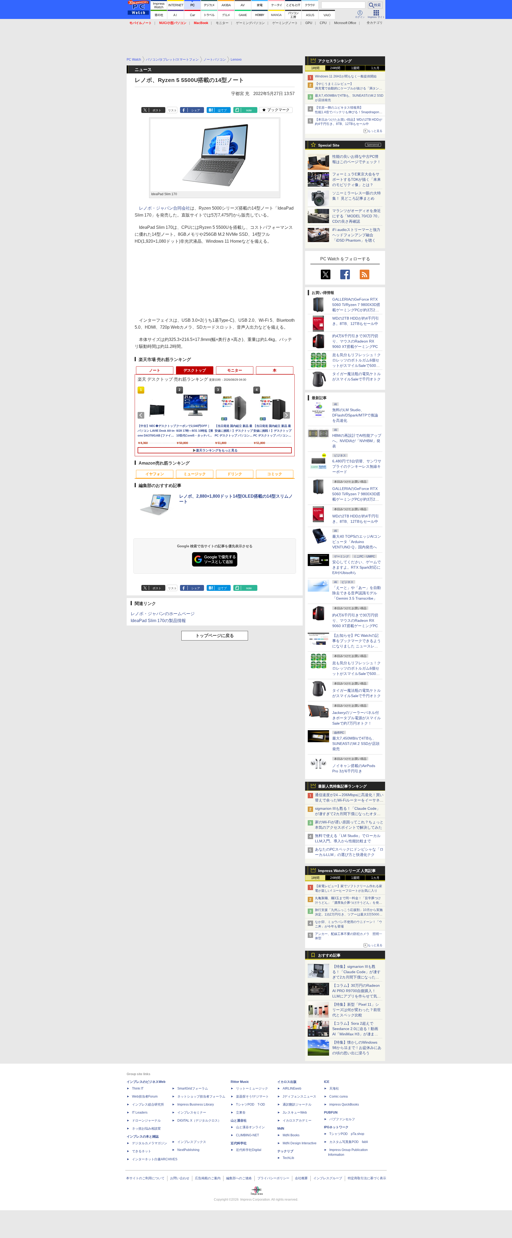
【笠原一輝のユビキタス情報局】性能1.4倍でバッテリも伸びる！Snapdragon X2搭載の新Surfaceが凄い (347, 112)
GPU (308, 23)
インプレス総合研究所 (148, 1104)
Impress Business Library (195, 1104)
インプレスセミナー (191, 1112)
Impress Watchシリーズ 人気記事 (347, 870)
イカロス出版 (287, 1082)
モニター (222, 23)
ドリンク (234, 474)
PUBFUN (331, 1112)
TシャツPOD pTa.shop (346, 1134)
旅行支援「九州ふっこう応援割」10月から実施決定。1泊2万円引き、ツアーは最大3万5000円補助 (349, 914)
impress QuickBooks (344, 1104)
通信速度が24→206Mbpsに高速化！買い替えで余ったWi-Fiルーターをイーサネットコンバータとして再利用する (349, 800)
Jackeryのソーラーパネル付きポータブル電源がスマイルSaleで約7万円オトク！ (356, 717)
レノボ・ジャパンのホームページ (163, 613)
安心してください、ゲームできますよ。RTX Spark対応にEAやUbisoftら (356, 567)
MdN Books (291, 1135)
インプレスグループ (327, 1178)
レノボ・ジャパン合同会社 (164, 208)
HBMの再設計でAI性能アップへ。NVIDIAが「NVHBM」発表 (356, 440)
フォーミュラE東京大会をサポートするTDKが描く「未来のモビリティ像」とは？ (356, 179)
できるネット (141, 1151)
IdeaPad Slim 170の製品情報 (158, 620)
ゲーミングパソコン (250, 23)
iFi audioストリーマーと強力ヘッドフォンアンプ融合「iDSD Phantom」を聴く (356, 234)
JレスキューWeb (295, 1112)
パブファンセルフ (342, 1119)
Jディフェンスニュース (299, 1096)
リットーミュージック (252, 1088)
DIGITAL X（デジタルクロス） (199, 1120)
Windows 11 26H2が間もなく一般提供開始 (346, 76)
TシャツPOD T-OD (250, 1104)
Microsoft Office (345, 23)
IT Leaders (139, 1112)
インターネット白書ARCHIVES (154, 1159)
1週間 (355, 68)
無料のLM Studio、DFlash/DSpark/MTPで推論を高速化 (355, 415)
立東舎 (241, 1112)
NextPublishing (188, 1150)
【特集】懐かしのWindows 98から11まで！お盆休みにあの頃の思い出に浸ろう (356, 1047)
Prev (142, 415)
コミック (274, 474)
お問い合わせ (179, 1178)
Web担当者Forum (145, 1096)
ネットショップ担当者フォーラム (201, 1096)
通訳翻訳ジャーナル (297, 1104)
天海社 (334, 1088)
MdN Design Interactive (300, 1143)
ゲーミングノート (285, 23)
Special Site (328, 145)
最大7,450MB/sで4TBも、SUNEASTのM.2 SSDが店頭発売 (355, 743)
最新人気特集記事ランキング (342, 786)
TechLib (288, 1158)
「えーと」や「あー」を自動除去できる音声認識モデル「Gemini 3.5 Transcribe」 (356, 592)
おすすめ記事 (329, 955)
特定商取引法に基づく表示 (367, 1178)
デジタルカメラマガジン (149, 1143)
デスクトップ (194, 370)
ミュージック (194, 474)
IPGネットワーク (336, 1127)
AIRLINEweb (292, 1088)
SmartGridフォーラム (192, 1088)
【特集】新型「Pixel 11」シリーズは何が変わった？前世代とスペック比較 (356, 1009)
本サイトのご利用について (145, 1178)
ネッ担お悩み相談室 (146, 1128)
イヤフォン (154, 474)
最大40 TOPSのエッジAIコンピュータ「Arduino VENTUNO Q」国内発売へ (356, 541)
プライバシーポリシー (273, 1178)
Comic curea (338, 1096)
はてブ (222, 110)
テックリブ (285, 1151)
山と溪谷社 (239, 1120)
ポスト (157, 110)
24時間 (335, 68)
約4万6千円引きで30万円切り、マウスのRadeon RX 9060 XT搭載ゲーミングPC (355, 341)
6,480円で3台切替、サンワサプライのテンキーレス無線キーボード (356, 466)
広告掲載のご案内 (208, 1178)
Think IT (137, 1088)
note (249, 110)
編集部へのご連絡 (239, 1178)
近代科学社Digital (248, 1150)
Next (287, 415)
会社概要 (301, 1178)
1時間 (315, 68)
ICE (326, 1082)
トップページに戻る (214, 635)
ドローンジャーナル (146, 1120)
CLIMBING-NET (247, 1135)
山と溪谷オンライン (250, 1127)
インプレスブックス (191, 1142)
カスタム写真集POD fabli (348, 1142)
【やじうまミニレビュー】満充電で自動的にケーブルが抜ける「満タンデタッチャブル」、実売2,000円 (348, 88)
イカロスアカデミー (297, 1120)
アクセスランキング (335, 61)
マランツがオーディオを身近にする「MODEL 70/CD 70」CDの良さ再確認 (356, 216)
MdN (280, 1128)
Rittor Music (240, 1082)
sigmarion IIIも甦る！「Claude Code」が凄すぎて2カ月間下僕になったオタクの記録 (348, 813)
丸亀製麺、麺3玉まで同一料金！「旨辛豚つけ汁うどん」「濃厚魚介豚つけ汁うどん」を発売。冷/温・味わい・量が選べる (348, 902)
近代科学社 (239, 1143)
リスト (172, 110)
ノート (154, 370)
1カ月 (375, 68)
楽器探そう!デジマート (252, 1096)
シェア (195, 110)
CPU (323, 23)
